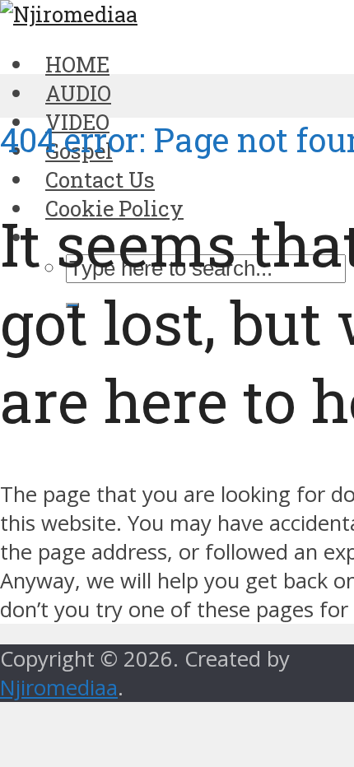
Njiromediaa (59, 687)
